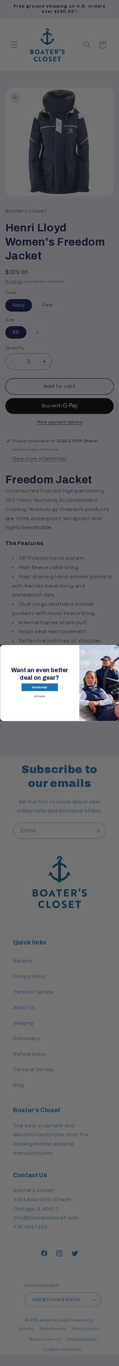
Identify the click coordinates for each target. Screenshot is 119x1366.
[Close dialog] (116, 648)
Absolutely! (39, 687)
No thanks (39, 696)
